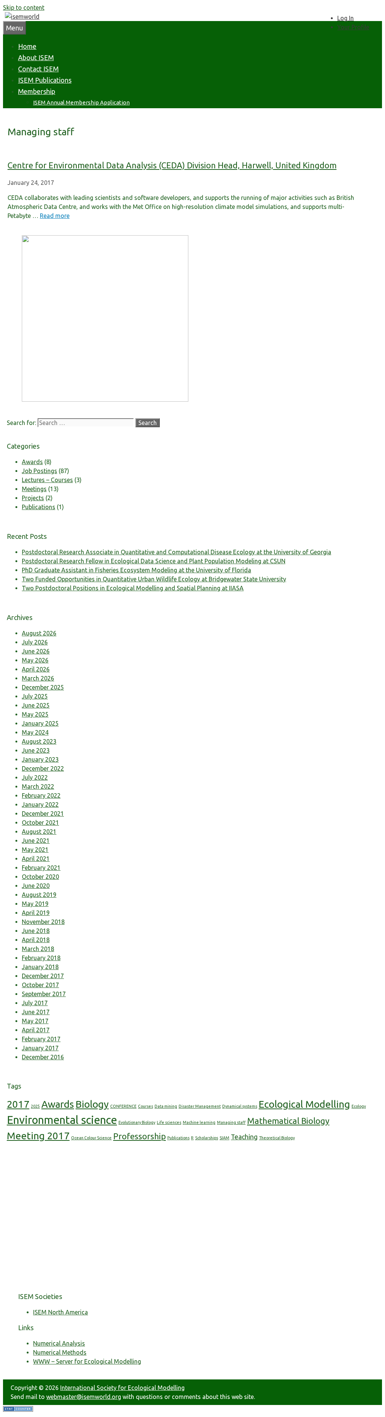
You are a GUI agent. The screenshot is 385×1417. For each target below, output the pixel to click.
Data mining (166, 1106)
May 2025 (35, 714)
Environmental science (62, 1120)
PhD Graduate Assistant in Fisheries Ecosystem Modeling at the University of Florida (136, 570)
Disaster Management (200, 1106)
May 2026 (35, 660)
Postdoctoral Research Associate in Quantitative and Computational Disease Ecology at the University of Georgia (176, 552)
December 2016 (43, 1057)
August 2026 (39, 633)
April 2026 (36, 669)
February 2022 (41, 795)
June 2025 (36, 705)
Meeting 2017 (38, 1135)
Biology (92, 1104)
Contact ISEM (38, 69)
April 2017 (36, 1030)
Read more (55, 215)
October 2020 (40, 876)
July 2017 (35, 1003)
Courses (145, 1106)
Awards (32, 461)
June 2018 (36, 930)
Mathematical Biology (288, 1120)
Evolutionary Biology (136, 1122)
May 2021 (35, 849)
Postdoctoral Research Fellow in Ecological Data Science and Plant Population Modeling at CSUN (153, 561)
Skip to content (23, 7)
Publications (38, 507)
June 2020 (36, 885)
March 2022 (38, 786)
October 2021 (40, 822)
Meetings (34, 488)
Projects (33, 498)
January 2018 (40, 966)
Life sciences (169, 1122)
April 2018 (36, 939)
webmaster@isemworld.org (83, 1396)
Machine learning (199, 1122)
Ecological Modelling (304, 1104)
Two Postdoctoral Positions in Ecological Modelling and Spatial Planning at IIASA (133, 588)
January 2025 (40, 723)
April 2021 (36, 858)
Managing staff (231, 1122)
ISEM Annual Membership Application (81, 102)
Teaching (244, 1136)
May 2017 (35, 1021)
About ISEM (36, 57)
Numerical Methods (59, 1352)
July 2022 (35, 777)
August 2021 (39, 831)
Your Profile (353, 27)
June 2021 (36, 840)
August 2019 (39, 894)
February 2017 (41, 1039)
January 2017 (40, 1048)
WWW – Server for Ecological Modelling (87, 1361)
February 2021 (41, 867)
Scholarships (206, 1138)
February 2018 (41, 957)
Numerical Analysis (59, 1343)
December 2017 (43, 975)
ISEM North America (60, 1312)
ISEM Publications (44, 80)
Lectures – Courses (47, 479)
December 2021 (43, 813)
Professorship (139, 1136)
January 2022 (40, 804)
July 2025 (35, 696)
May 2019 (35, 903)
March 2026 (38, 678)
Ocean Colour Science (91, 1138)
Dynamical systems (239, 1106)
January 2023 (40, 759)
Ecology (359, 1106)
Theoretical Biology (277, 1138)
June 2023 (36, 750)
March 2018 (38, 948)
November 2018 (43, 921)
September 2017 (44, 994)
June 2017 (36, 1012)
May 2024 (35, 732)
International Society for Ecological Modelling (122, 1387)
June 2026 (36, 651)
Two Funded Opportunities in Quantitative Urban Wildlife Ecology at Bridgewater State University (154, 579)
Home (27, 46)
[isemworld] (22, 16)
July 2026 (35, 642)
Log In (345, 18)
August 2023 (39, 741)
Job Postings (39, 470)
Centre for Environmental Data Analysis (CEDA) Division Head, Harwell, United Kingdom (172, 165)
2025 (35, 1106)
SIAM (224, 1138)
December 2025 (43, 687)
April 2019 (36, 912)
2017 (18, 1104)
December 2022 (43, 768)
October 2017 (40, 984)
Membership (36, 91)
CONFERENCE (123, 1106)
